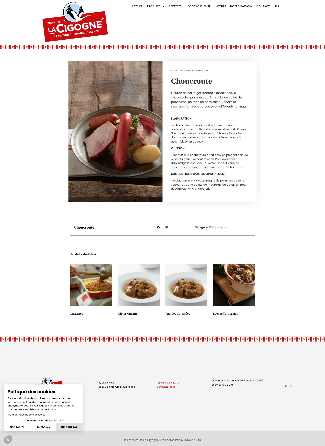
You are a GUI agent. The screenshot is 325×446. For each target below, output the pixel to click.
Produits (153, 6)
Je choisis (43, 427)
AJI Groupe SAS (190, 440)
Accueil (137, 6)
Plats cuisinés (187, 71)
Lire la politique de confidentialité (26, 414)
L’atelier (220, 6)
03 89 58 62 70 (170, 382)
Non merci (17, 427)
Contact (263, 6)
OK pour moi (69, 427)
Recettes (175, 6)
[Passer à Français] (277, 5)
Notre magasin (241, 6)
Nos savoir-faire (198, 6)
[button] (158, 227)
